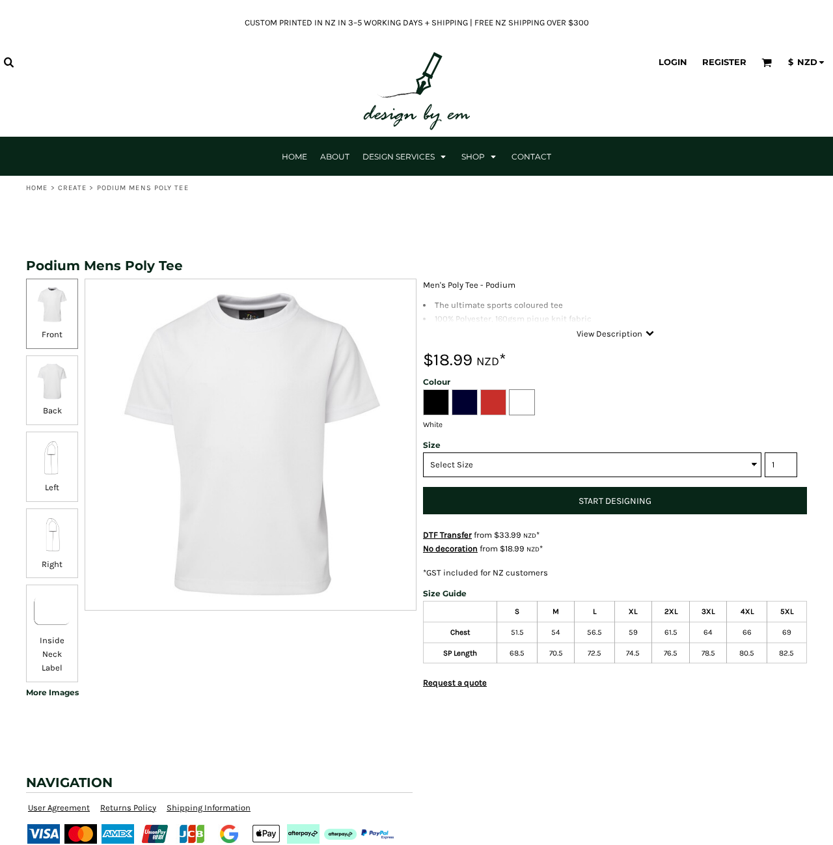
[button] (8, 62)
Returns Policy (128, 807)
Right (52, 564)
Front (52, 334)
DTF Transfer (447, 535)
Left (52, 487)
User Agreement (59, 807)
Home (37, 188)
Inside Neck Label (52, 653)
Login (673, 62)
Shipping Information (209, 807)
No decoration (450, 548)
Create (72, 188)
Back (52, 410)
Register (724, 62)
